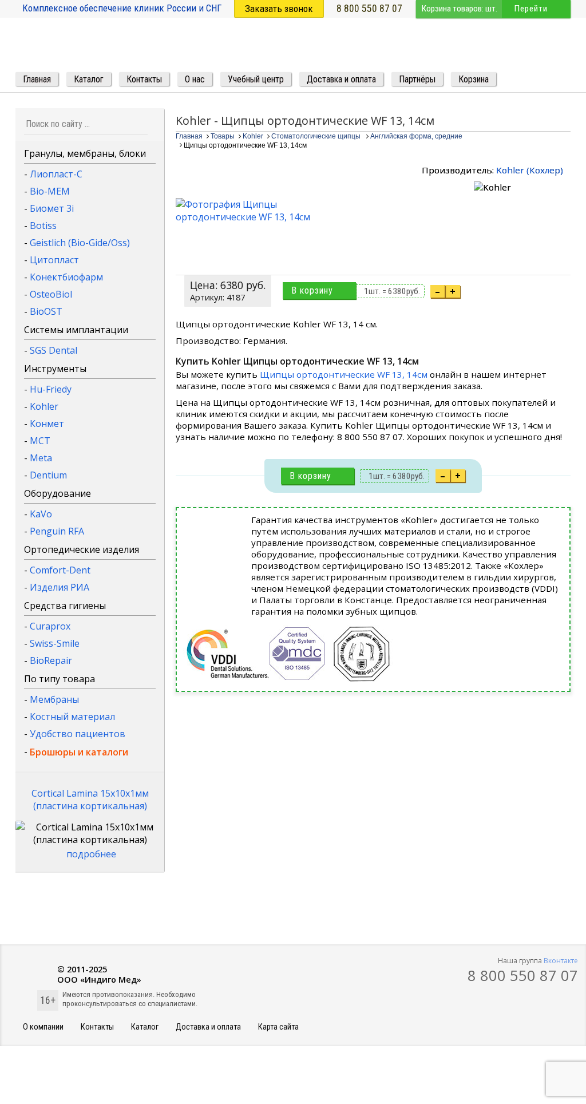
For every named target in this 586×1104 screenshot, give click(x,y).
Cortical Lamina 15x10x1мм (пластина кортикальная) (90, 799)
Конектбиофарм (66, 277)
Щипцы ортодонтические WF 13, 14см (343, 374)
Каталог (145, 1027)
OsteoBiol (51, 294)
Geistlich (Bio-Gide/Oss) (80, 242)
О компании (43, 1027)
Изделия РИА (59, 587)
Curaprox (50, 626)
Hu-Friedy (51, 389)
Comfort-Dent (60, 570)
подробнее (91, 854)
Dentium (48, 475)
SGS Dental (53, 350)
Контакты (97, 1027)
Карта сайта (278, 1027)
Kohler (44, 406)
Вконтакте (561, 960)
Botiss (43, 225)
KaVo (41, 514)
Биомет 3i (52, 208)
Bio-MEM (50, 191)
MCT (40, 440)
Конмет (47, 423)
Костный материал (72, 716)
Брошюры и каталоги (79, 752)
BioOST (46, 311)
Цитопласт (54, 260)
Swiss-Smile (55, 643)
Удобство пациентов (77, 733)
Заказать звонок (279, 8)
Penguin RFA (57, 531)
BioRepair (51, 660)
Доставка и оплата (208, 1027)
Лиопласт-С (56, 174)
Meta (41, 458)
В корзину (312, 290)
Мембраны (54, 699)
